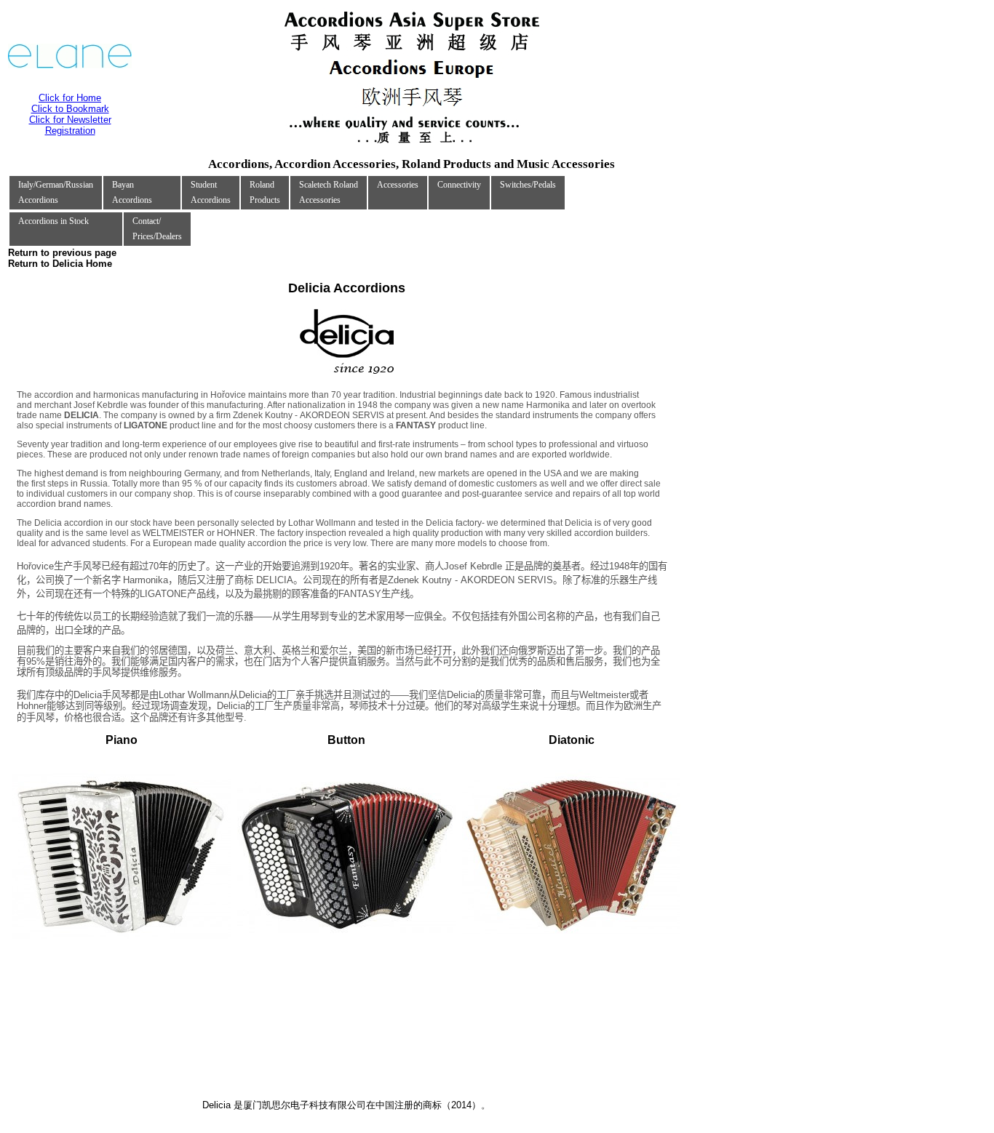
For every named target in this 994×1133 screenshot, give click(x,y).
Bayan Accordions (132, 192)
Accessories (397, 185)
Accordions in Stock (53, 221)
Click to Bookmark (70, 108)
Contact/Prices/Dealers (157, 228)
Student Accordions (211, 192)
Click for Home (70, 97)
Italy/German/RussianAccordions (55, 192)
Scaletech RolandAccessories (328, 192)
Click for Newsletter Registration (70, 125)
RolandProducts (265, 192)
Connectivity (459, 185)
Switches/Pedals (528, 185)
